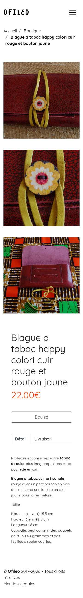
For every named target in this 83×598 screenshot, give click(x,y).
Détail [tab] (21, 439)
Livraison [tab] (43, 439)
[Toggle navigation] (73, 12)
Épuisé (41, 417)
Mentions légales (19, 583)
